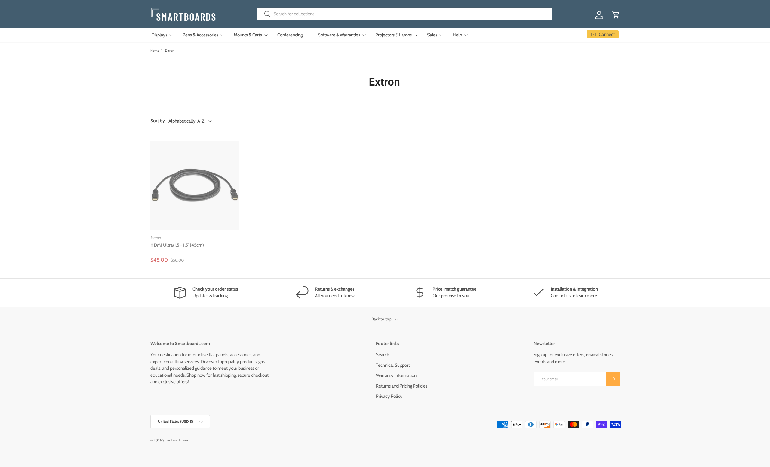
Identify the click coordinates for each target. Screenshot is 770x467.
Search (382, 354)
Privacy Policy (389, 396)
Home (154, 50)
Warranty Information (396, 375)
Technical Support (393, 365)
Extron (169, 50)
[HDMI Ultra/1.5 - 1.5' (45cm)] (194, 185)
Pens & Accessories (200, 35)
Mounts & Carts (248, 35)
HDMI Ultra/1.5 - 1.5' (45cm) (177, 245)
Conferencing (290, 35)
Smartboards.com (175, 440)
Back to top (382, 318)
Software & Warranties (339, 35)
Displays (159, 35)
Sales (432, 35)
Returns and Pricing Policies (401, 386)
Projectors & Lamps (393, 35)
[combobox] (404, 14)
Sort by (157, 120)
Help (457, 35)
